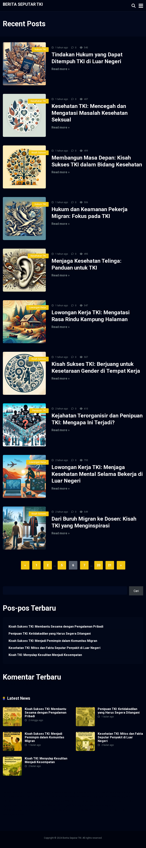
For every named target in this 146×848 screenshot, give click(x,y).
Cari (5, 584)
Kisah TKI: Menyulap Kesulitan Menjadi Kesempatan (45, 655)
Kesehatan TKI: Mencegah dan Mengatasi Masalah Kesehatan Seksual (90, 113)
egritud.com (10, 805)
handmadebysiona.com (117, 792)
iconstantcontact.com (79, 796)
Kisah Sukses (39, 152)
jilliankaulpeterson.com (93, 810)
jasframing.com (122, 796)
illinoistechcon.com (65, 810)
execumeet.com (13, 792)
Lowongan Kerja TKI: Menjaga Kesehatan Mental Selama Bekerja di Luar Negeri (97, 474)
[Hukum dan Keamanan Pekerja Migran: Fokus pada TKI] (24, 218)
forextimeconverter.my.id (118, 801)
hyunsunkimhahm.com (17, 810)
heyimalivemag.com (102, 805)
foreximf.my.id (12, 801)
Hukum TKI (40, 49)
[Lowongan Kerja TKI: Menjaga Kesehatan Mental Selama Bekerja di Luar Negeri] (24, 476)
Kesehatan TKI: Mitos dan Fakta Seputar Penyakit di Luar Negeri (54, 648)
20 (98, 565)
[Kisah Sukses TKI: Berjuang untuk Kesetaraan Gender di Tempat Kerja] (24, 373)
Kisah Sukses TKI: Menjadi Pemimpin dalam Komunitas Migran (53, 641)
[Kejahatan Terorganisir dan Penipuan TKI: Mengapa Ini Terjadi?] (24, 424)
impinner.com (102, 796)
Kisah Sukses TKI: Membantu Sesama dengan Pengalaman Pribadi (56, 626)
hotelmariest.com (14, 796)
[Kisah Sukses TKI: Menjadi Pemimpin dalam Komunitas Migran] (12, 750)
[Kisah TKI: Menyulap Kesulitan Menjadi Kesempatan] (12, 774)
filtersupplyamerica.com (57, 792)
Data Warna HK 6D (52, 805)
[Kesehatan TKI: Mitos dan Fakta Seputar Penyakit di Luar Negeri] (85, 750)
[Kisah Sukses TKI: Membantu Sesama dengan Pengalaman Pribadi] (12, 725)
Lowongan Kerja (37, 307)
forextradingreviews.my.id (59, 801)
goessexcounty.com (87, 792)
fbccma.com (33, 792)
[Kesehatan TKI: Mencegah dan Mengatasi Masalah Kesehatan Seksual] (24, 115)
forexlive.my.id (32, 801)
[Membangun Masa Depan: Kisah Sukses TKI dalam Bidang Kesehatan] (24, 166)
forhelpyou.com (29, 805)
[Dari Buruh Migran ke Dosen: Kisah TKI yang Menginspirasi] (24, 528)
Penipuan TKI (39, 410)
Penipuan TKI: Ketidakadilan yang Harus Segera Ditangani (50, 633)
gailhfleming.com (77, 805)
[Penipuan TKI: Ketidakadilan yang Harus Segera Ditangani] (85, 725)
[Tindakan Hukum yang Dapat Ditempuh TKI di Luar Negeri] (24, 63)
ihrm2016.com (42, 810)
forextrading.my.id (89, 801)
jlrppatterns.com (120, 810)
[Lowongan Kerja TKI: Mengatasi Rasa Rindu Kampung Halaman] (24, 321)
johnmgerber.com (14, 814)
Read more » (61, 69)
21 (109, 565)
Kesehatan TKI (38, 101)
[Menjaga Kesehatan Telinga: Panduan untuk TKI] (24, 270)
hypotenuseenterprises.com (45, 796)
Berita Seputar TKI (23, 4)
